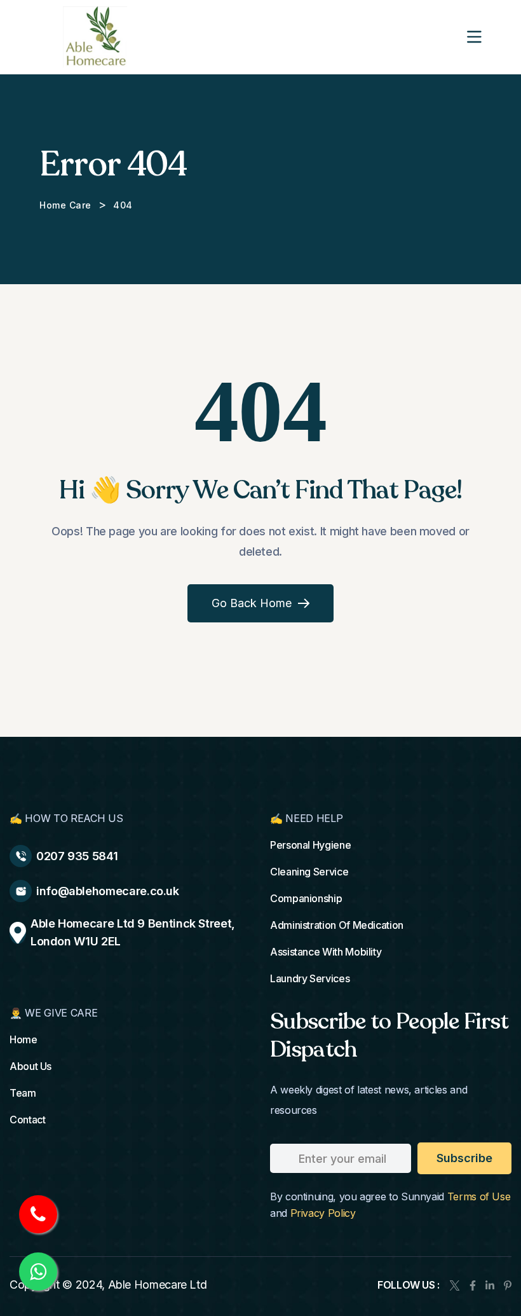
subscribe (464, 1158)
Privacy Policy (323, 1213)
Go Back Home (252, 603)
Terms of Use (479, 1196)
